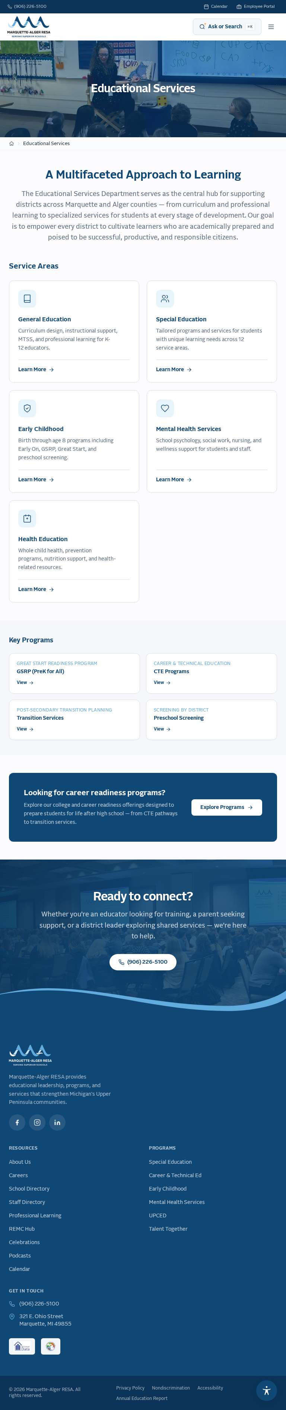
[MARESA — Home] (28, 26)
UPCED (157, 1215)
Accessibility (210, 1388)
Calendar (219, 6)
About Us (20, 1162)
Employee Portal (259, 6)
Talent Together (168, 1229)
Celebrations (24, 1242)
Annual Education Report (142, 1399)
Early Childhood (168, 1189)
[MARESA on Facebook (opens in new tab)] (17, 1122)
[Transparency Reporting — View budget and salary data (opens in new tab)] (50, 1346)
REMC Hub (22, 1229)
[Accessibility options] (266, 1390)
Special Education (170, 1162)
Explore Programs (222, 807)
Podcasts (20, 1256)
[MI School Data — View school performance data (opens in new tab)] (22, 1346)
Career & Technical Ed (175, 1175)
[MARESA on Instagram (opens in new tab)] (37, 1122)
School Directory (29, 1189)
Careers (18, 1175)
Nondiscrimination (171, 1388)
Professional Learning (35, 1215)
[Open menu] (271, 26)
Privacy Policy (130, 1388)
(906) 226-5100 (30, 6)
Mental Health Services (177, 1202)
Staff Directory (27, 1202)
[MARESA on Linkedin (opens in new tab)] (57, 1122)
